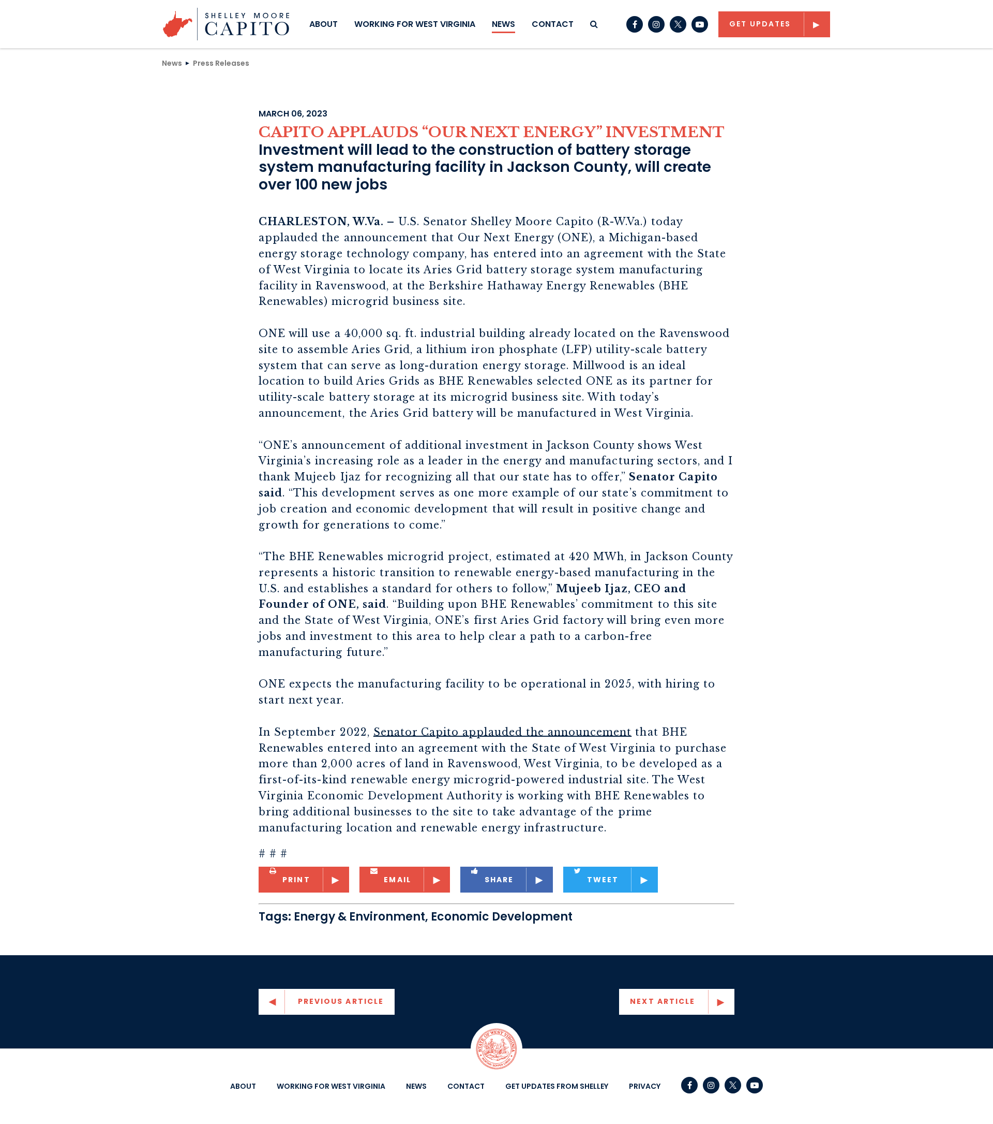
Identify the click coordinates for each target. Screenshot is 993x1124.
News (503, 24)
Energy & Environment (359, 917)
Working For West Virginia (414, 24)
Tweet (603, 879)
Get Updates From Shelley (556, 1086)
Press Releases (221, 62)
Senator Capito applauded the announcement (502, 732)
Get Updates (760, 24)
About (323, 24)
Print (296, 879)
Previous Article (341, 1001)
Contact (553, 24)
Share (499, 879)
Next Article (662, 1001)
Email (397, 879)
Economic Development (502, 917)
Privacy (644, 1086)
